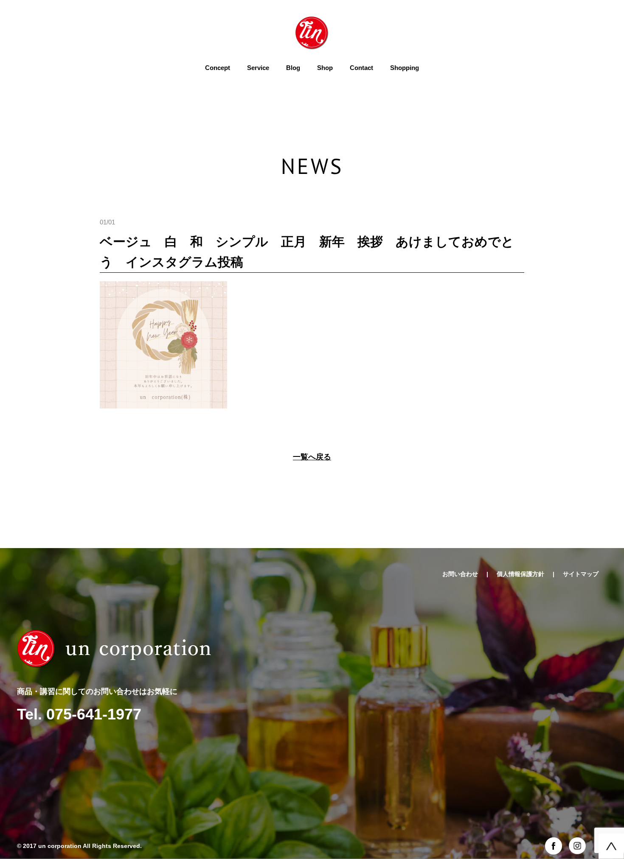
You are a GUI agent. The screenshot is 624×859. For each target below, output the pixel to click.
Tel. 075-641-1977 (79, 714)
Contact (361, 67)
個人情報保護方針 (520, 574)
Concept (217, 67)
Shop (325, 67)
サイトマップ (581, 574)
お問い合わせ (460, 574)
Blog (293, 67)
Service (258, 67)
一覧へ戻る (312, 457)
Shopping (404, 67)
